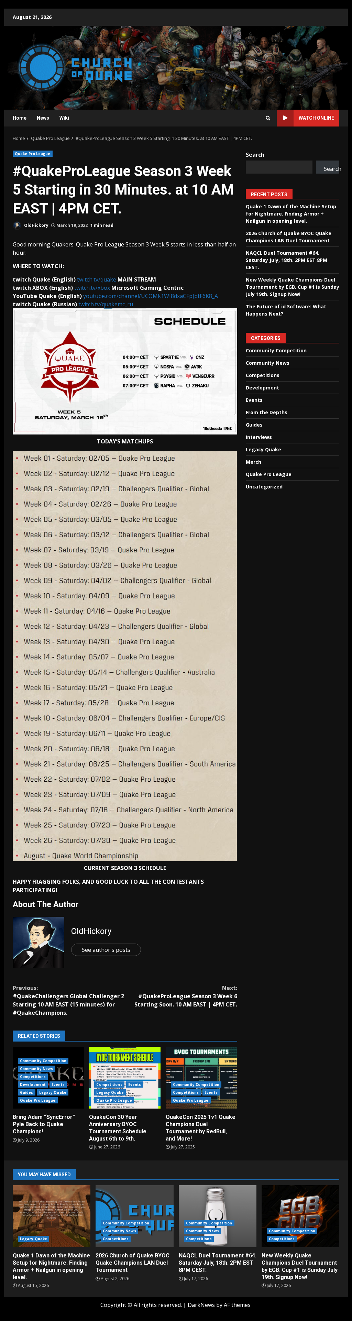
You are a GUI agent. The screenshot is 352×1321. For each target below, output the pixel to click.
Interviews (259, 437)
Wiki (64, 118)
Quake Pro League (33, 153)
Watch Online (316, 118)
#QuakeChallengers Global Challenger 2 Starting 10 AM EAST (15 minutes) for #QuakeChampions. (68, 1000)
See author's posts (106, 950)
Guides (26, 1092)
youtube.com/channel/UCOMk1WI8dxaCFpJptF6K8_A (150, 296)
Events (58, 1084)
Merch (253, 462)
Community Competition (43, 1060)
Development (33, 1084)
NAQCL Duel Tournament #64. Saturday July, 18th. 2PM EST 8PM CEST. (286, 260)
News (43, 118)
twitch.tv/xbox (92, 287)
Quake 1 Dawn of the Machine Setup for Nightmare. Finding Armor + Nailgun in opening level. (291, 213)
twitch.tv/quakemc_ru (105, 304)
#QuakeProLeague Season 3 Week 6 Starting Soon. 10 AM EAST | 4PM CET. (185, 996)
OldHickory (35, 225)
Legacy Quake (52, 1092)
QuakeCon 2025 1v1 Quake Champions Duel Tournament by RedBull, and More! (201, 1078)
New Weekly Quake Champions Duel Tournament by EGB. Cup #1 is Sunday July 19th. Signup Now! (292, 286)
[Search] (268, 118)
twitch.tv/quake (96, 279)
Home (19, 118)
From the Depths (266, 412)
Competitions (33, 1076)
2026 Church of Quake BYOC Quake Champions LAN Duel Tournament (134, 1216)
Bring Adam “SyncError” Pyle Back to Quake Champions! (44, 1124)
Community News (36, 1068)
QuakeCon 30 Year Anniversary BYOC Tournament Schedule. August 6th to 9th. (124, 1078)
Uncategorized (264, 486)
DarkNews (201, 1305)
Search (255, 154)
